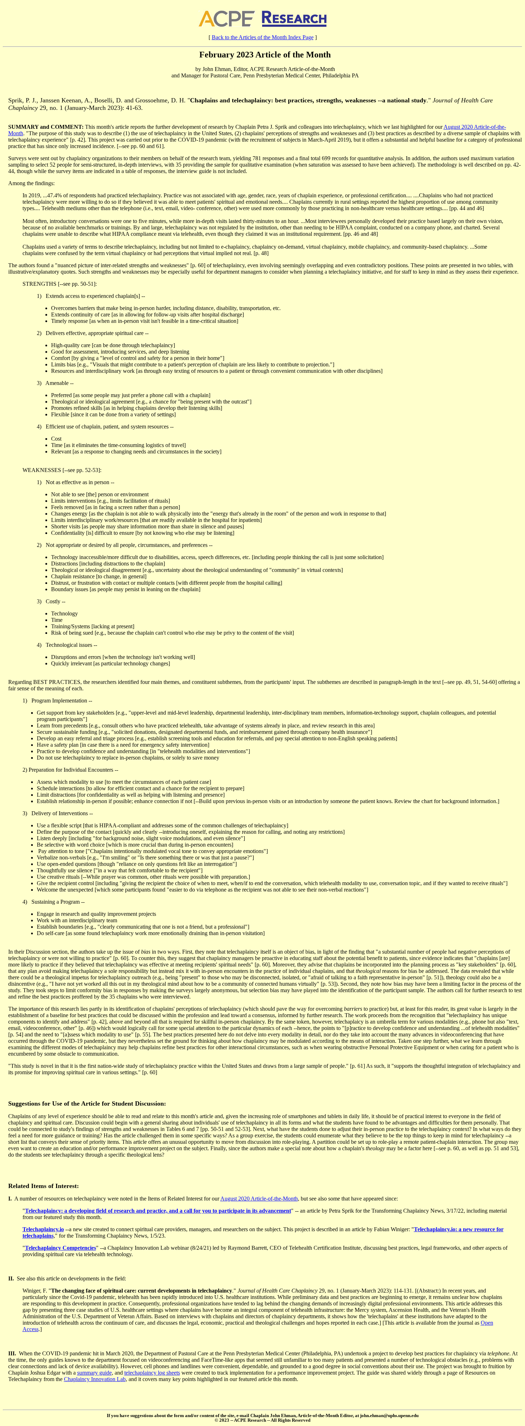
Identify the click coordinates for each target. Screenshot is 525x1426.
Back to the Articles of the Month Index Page (263, 37)
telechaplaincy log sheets (152, 1373)
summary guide (94, 1373)
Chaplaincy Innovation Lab (95, 1379)
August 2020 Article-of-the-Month (259, 1199)
